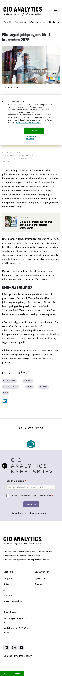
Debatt (7, 22)
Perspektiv (20, 22)
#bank (29, 387)
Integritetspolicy (23, 655)
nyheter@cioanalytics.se (15, 620)
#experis (28, 381)
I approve (33, 130)
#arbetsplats (10, 387)
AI (4, 590)
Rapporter (8, 578)
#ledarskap (9, 381)
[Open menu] (56, 10)
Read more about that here (28, 122)
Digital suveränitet (12, 601)
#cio (5, 393)
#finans (44, 387)
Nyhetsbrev (40, 578)
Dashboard (55, 22)
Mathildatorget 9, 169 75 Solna (15, 630)
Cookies (7, 655)
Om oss (38, 584)
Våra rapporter (37, 22)
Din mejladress (15, 480)
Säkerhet (7, 595)
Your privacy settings (11, 673)
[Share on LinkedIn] (5, 401)
